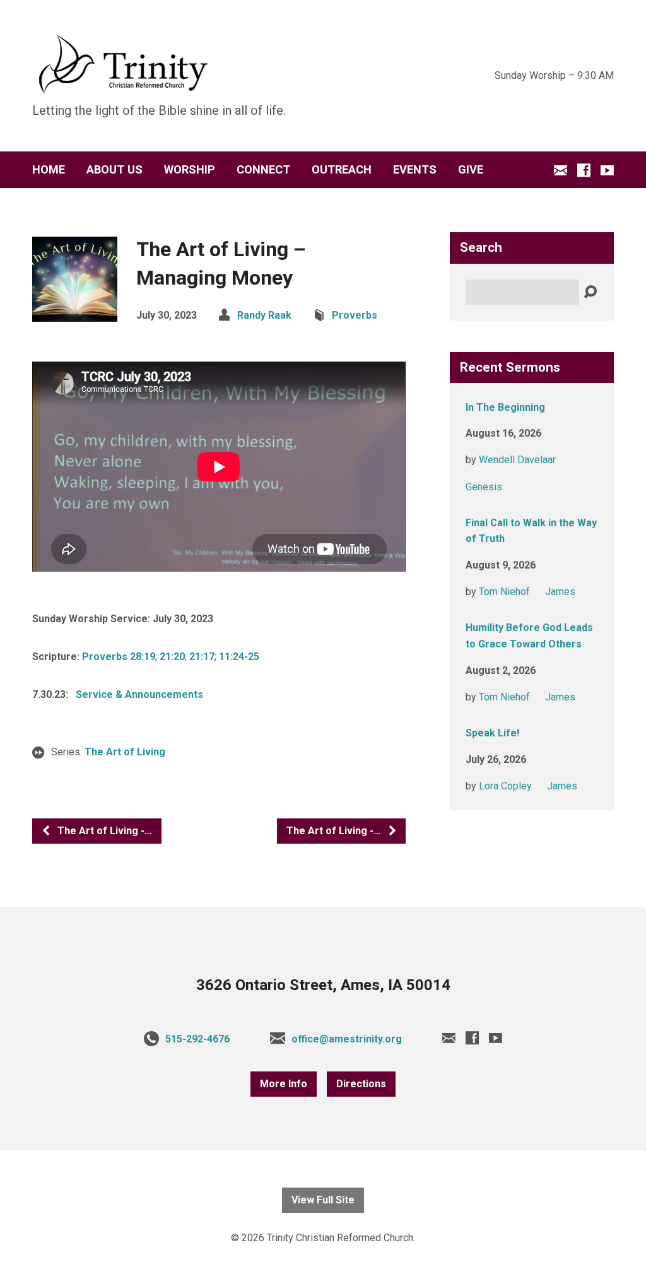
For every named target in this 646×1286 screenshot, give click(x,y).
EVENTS (415, 169)
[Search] (590, 292)
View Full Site (323, 1200)
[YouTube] (607, 170)
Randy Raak (264, 315)
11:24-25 (239, 657)
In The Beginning (505, 407)
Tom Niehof (504, 592)
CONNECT (263, 169)
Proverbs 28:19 (118, 657)
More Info (283, 1084)
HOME (48, 169)
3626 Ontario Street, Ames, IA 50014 (323, 985)
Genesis (484, 487)
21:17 (201, 657)
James (560, 592)
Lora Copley (505, 786)
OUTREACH (342, 169)
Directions (361, 1084)
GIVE (470, 169)
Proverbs (354, 315)
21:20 (172, 657)
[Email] (560, 170)
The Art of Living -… (103, 831)
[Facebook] (583, 170)
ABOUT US (114, 169)
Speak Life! (492, 733)
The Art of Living (125, 752)
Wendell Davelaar (517, 460)
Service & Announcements (139, 694)
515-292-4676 (197, 1039)
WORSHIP (189, 169)
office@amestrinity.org (346, 1039)
